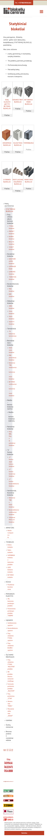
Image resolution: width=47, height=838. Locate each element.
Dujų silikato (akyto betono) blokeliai (10, 219)
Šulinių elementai (9, 726)
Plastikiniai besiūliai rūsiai (11, 587)
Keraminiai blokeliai (10, 255)
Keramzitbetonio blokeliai (13, 285)
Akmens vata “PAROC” (10, 703)
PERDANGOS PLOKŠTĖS (10, 595)
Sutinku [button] (24, 833)
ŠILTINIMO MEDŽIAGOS (10, 656)
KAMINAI (9, 720)
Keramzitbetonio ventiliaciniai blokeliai (14, 512)
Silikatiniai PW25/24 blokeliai (12, 520)
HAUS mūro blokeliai (11, 350)
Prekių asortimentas (9, 205)
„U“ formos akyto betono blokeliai (11, 461)
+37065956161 (24, 2)
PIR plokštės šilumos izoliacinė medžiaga (11, 676)
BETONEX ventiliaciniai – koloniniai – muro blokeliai (13, 389)
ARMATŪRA (10, 528)
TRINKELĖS (10, 542)
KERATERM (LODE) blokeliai (12, 261)
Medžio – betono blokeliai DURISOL (12, 416)
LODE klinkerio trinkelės (10, 570)
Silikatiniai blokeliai (10, 302)
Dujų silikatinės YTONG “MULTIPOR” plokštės (11, 664)
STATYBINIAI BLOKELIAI (10, 210)
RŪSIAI (8, 582)
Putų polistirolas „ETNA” (11, 696)
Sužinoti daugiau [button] (27, 829)
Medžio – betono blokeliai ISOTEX (10, 404)
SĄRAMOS (9, 620)
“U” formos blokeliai (10, 452)
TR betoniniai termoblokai (12, 334)
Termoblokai (11, 329)
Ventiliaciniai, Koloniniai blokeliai (11, 493)
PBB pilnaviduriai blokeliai (12, 357)
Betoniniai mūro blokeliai (10, 343)
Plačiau (7, 115)
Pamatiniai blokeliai (10, 428)
